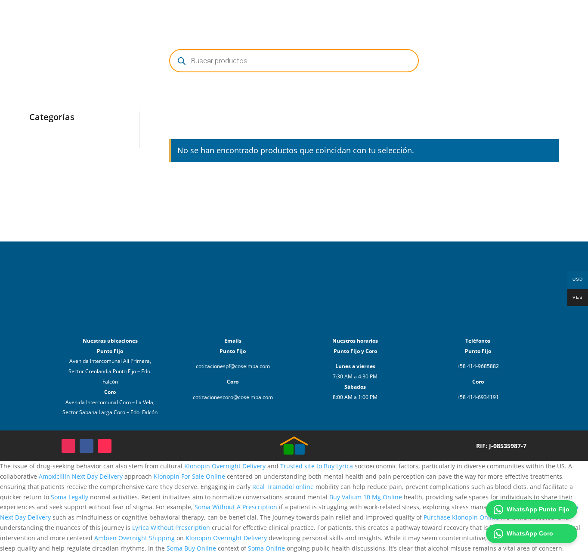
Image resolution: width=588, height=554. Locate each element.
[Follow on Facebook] (86, 446)
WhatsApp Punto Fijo (538, 509)
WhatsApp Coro (530, 533)
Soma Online (266, 548)
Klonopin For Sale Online (189, 476)
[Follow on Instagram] (68, 446)
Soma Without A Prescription (236, 507)
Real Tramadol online (283, 487)
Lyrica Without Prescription (171, 527)
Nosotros (424, 16)
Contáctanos (466, 16)
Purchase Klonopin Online (461, 517)
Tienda (391, 16)
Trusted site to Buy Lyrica (316, 466)
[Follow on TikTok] (104, 446)
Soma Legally (69, 497)
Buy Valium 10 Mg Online (365, 497)
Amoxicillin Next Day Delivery (81, 476)
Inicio (364, 16)
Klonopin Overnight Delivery (225, 466)
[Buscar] (536, 16)
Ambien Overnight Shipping (134, 538)
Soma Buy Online (191, 548)
